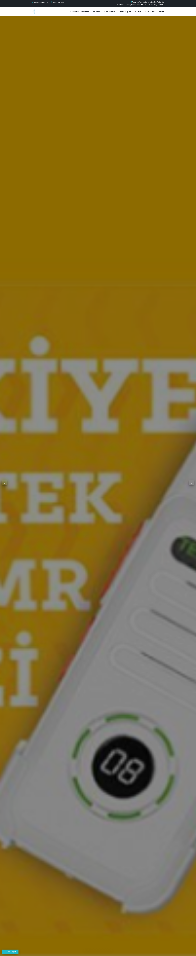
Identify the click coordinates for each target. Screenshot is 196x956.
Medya (138, 12)
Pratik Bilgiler (125, 12)
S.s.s (147, 12)
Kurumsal (85, 12)
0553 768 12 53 (58, 2)
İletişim (161, 12)
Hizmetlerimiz (110, 12)
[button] (85, 950)
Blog (154, 12)
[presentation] (4, 482)
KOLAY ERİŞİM (10, 952)
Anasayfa (74, 12)
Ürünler (96, 12)
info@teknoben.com (41, 2)
